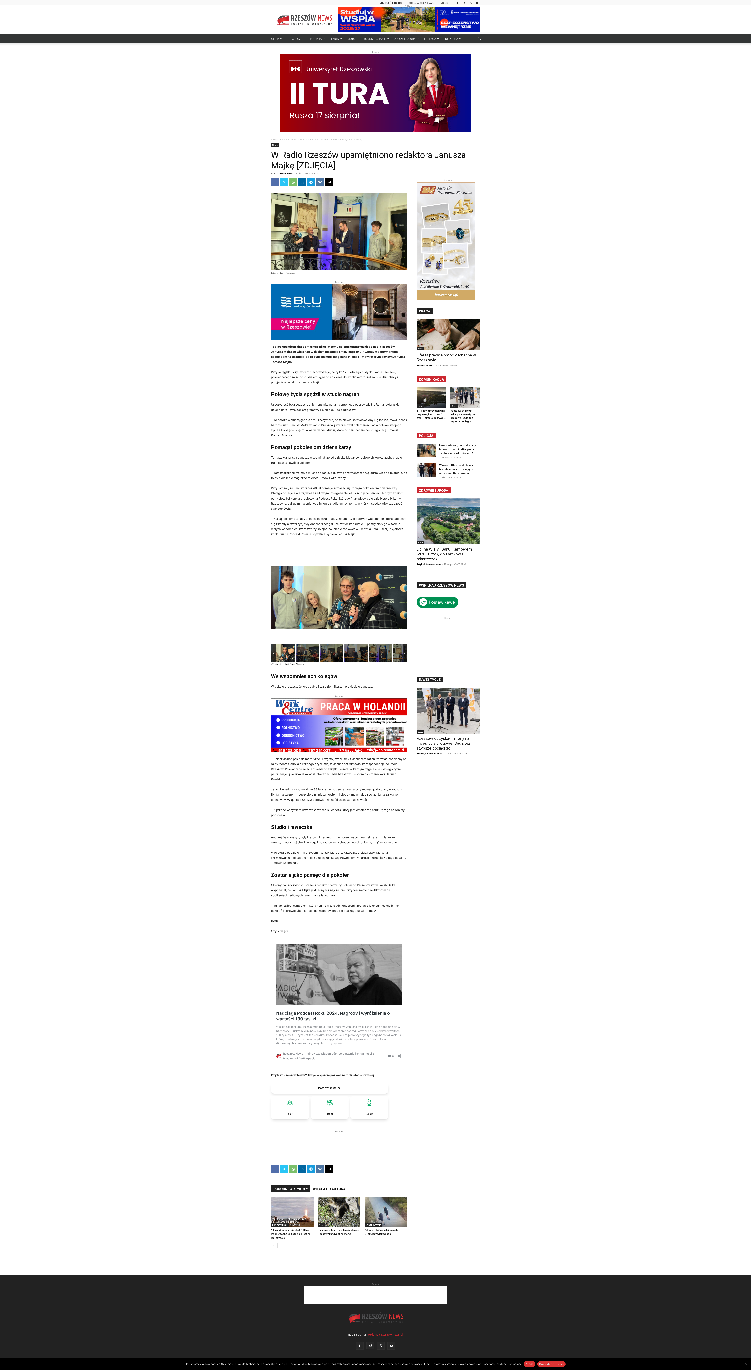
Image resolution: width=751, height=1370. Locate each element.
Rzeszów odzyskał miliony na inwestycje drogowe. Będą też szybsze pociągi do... (443, 743)
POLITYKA (316, 39)
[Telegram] (311, 182)
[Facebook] (458, 2)
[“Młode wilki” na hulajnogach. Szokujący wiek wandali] (386, 1212)
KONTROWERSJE (279, 1225)
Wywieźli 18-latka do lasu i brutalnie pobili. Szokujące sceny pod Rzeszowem (456, 469)
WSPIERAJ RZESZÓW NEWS (441, 585)
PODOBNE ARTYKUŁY (290, 1189)
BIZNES (334, 39)
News (293, 139)
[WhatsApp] (293, 182)
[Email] (329, 182)
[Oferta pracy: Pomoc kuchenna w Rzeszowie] (448, 334)
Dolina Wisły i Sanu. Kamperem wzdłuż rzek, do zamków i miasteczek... (444, 554)
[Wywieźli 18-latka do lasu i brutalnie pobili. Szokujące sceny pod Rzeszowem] (426, 470)
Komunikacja (431, 379)
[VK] (320, 182)
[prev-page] (273, 1245)
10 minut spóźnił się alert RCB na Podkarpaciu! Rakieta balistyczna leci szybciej (290, 1234)
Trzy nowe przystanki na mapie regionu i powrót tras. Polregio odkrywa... (431, 414)
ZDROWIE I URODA (433, 490)
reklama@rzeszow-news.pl (385, 1334)
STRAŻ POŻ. (294, 39)
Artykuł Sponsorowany (429, 564)
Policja (426, 436)
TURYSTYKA (451, 39)
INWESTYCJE (430, 680)
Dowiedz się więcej (551, 1363)
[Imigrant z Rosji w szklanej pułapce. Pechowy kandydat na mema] (339, 1212)
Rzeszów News (285, 173)
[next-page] (279, 1245)
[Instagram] (464, 2)
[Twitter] (470, 2)
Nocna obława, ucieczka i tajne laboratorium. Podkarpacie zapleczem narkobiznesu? (458, 449)
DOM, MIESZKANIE (375, 39)
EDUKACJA (430, 39)
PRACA (424, 311)
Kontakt (444, 2)
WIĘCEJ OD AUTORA (329, 1189)
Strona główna (279, 139)
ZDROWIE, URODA (404, 39)
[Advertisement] (339, 1139)
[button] (479, 39)
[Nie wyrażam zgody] (746, 1364)
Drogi (454, 406)
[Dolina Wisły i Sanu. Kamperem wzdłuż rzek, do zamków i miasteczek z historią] (448, 521)
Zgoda (529, 1363)
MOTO (351, 39)
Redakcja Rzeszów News (429, 753)
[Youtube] (477, 2)
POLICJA (274, 39)
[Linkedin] (302, 182)
